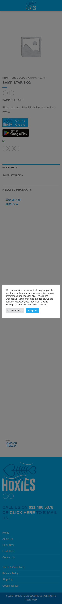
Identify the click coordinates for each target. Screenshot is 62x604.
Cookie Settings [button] (14, 310)
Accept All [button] (32, 310)
